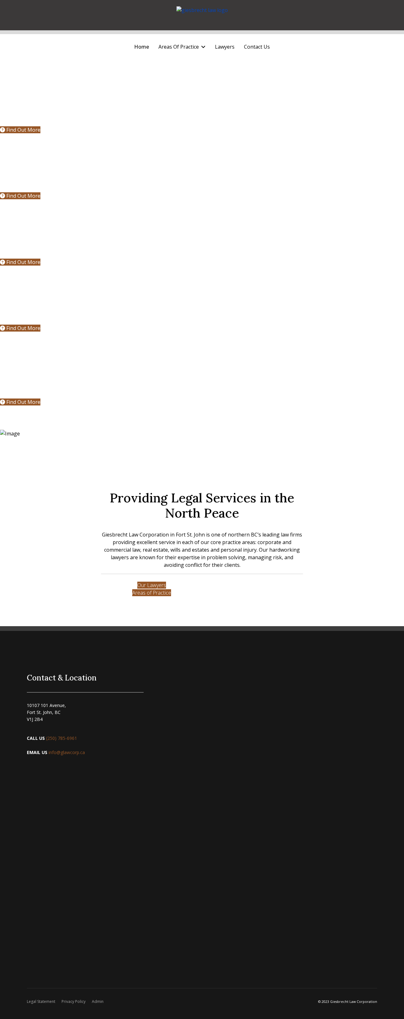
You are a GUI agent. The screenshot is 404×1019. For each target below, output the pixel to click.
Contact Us (257, 46)
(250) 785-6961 (62, 738)
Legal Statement (41, 1001)
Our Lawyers (151, 585)
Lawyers (225, 46)
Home (141, 46)
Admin (98, 1001)
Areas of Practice (151, 592)
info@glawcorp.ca (67, 752)
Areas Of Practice (178, 46)
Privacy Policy (74, 1001)
